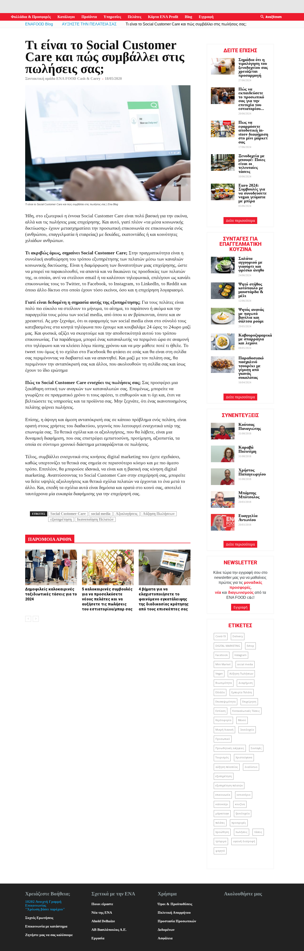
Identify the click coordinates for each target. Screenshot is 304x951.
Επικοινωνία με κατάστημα (46, 926)
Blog (188, 17)
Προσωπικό (222, 739)
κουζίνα (240, 804)
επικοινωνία (222, 794)
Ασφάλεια (165, 938)
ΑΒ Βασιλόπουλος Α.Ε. (109, 930)
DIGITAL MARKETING (227, 645)
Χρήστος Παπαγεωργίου (252, 472)
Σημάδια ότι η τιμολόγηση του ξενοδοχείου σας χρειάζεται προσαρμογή (253, 67)
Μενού (242, 720)
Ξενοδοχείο (247, 729)
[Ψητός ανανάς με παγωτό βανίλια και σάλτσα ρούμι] (223, 316)
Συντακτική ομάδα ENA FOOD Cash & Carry (62, 78)
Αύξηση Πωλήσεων (159, 514)
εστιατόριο (244, 794)
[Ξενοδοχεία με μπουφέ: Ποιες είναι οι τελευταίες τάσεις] (223, 162)
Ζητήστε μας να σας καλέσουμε (49, 935)
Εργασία (97, 938)
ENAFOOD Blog (39, 24)
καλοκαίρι (221, 804)
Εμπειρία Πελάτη (241, 692)
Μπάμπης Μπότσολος (249, 494)
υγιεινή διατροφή (244, 841)
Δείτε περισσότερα (240, 220)
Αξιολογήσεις (127, 514)
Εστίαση (220, 711)
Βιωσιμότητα (223, 683)
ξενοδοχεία (243, 813)
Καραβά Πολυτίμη (247, 449)
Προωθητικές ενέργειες (229, 748)
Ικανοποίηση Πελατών (95, 519)
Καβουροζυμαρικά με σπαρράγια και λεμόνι (255, 339)
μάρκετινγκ (222, 813)
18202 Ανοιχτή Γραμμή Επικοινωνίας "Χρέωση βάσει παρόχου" (45, 905)
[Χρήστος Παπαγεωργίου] (223, 476)
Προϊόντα (89, 17)
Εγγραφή (206, 17)
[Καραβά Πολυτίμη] (223, 454)
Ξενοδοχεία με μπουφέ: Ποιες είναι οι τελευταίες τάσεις (251, 163)
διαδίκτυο (251, 767)
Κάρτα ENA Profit (163, 17)
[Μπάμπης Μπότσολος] (223, 499)
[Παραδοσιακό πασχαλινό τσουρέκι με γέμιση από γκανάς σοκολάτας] (223, 364)
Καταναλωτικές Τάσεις (246, 711)
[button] (262, 17)
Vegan (219, 673)
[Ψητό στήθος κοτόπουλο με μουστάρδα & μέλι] (223, 290)
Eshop (250, 645)
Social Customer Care (68, 514)
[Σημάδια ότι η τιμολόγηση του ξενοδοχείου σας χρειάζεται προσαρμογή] (223, 66)
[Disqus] (107, 686)
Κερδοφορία (223, 720)
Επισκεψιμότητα (225, 701)
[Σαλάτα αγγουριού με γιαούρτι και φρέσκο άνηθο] (223, 265)
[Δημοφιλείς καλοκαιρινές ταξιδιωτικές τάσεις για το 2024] (51, 567)
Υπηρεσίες (112, 17)
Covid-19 (220, 636)
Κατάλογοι (66, 17)
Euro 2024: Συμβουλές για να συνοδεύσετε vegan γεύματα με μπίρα (252, 193)
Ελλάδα (220, 692)
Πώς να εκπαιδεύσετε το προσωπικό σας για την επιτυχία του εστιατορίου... (251, 99)
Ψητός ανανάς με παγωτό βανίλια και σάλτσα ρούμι (251, 315)
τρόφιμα (220, 841)
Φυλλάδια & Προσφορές (31, 17)
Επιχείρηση (249, 701)
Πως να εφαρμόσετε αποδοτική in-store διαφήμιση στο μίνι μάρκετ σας (253, 132)
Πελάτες (134, 17)
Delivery (238, 636)
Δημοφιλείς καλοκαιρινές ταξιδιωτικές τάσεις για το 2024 (51, 594)
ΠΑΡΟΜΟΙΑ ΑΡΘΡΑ (49, 539)
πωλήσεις (241, 832)
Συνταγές (256, 748)
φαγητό (220, 850)
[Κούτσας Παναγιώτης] (223, 431)
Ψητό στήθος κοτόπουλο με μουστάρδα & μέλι (250, 290)
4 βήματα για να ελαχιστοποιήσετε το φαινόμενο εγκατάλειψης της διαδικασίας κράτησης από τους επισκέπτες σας (164, 599)
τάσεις (258, 832)
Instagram (240, 655)
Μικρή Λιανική (224, 729)
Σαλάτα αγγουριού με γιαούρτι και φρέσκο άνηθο (251, 264)
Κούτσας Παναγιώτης (249, 426)
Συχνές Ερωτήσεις (39, 918)
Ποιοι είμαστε (102, 904)
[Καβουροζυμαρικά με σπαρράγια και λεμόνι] (223, 341)
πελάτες (220, 822)
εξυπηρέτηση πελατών (229, 785)
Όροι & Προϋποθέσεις (175, 904)
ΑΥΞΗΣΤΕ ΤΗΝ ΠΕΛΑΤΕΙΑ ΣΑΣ (89, 24)
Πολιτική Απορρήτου (174, 912)
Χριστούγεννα (244, 757)
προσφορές (239, 822)
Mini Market (223, 664)
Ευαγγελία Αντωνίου (247, 517)
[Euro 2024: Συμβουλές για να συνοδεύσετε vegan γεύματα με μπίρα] (223, 192)
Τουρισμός (222, 757)
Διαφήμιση (245, 683)
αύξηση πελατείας (226, 767)
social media (100, 514)
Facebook (221, 655)
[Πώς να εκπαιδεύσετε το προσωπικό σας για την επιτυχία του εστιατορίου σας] (223, 95)
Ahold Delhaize (103, 921)
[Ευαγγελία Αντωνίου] (223, 522)
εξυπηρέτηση (61, 519)
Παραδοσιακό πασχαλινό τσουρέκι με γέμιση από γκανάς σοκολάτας (251, 368)
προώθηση (222, 832)
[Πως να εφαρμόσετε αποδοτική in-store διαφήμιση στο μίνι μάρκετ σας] (223, 129)
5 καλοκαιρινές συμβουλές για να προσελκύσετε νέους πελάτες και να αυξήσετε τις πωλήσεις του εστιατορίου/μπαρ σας (107, 599)
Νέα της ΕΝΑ (101, 912)
